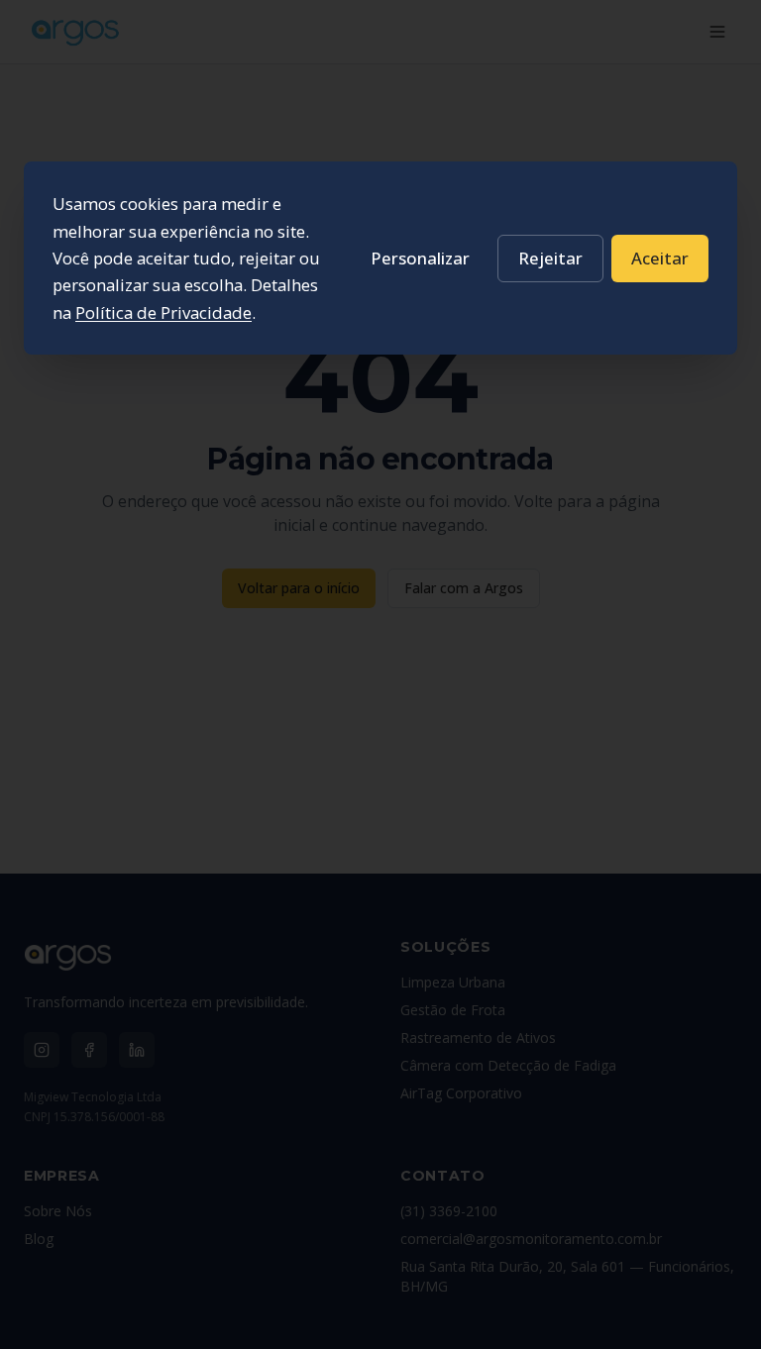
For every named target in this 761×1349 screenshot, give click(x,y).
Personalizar (420, 258)
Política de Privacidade (163, 312)
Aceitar (660, 258)
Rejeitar (550, 258)
